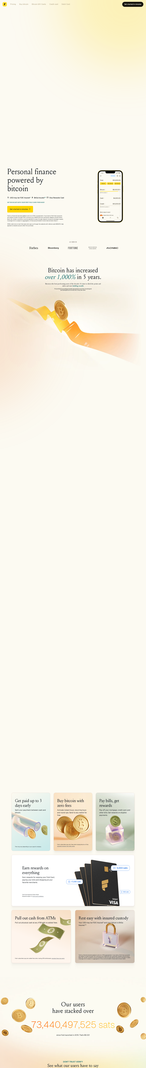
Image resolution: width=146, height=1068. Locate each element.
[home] (5, 4)
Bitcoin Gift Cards (39, 4)
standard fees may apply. (58, 958)
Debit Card (66, 4)
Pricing (13, 4)
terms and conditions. (38, 896)
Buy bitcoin (23, 4)
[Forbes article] (34, 248)
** (45, 198)
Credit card (53, 4)
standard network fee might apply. (66, 846)
